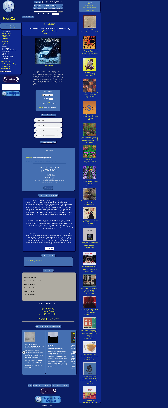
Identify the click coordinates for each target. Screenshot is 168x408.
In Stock (47, 102)
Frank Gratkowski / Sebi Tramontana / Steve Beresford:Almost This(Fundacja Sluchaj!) (89, 357)
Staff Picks (5, 48)
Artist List (5, 41)
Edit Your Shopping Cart (11, 27)
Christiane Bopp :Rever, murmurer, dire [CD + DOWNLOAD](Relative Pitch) (90, 403)
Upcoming (59, 8)
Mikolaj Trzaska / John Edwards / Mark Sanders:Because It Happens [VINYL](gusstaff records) (90, 52)
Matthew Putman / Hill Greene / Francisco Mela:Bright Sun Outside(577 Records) (90, 291)
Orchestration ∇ (6, 66)
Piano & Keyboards (48, 310)
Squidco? (59, 5)
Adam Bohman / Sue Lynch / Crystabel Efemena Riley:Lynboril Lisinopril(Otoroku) (90, 95)
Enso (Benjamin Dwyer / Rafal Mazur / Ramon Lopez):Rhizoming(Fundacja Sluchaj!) (90, 222)
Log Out (5, 37)
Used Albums (6, 51)
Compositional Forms (48, 308)
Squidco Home (6, 32)
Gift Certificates (7, 55)
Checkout (5, 38)
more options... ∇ (27, 17)
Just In (46, 8)
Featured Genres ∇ (7, 63)
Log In (41, 107)
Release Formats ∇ (7, 61)
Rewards (4, 46)
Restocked (52, 8)
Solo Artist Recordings (48, 313)
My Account (6, 35)
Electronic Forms (48, 311)
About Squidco (6, 33)
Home (30, 385)
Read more (48, 188)
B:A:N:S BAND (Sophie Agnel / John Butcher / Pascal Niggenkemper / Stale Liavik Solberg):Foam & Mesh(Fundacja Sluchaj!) (89, 334)
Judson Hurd (28, 157)
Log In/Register (50, 5)
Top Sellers (5, 53)
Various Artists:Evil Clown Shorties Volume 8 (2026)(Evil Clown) (90, 182)
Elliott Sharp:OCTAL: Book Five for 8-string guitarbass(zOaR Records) (89, 117)
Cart (35, 5)
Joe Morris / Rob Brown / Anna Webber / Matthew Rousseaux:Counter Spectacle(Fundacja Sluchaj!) (89, 312)
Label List (5, 43)
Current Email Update (8, 50)
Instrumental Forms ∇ (8, 65)
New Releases (38, 8)
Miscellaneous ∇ (6, 68)
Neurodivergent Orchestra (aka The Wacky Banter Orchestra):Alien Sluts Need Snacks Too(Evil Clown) (89, 139)
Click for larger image (48, 65)
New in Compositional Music (48, 315)
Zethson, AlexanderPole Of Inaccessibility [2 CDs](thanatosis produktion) (34, 346)
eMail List (5, 45)
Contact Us (5, 58)
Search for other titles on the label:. (48, 319)
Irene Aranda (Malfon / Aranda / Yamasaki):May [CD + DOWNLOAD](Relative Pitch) (90, 269)
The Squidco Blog (7, 56)
